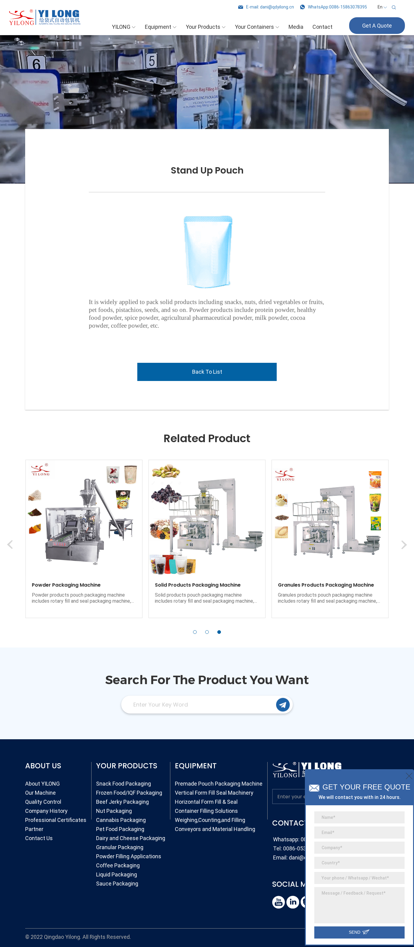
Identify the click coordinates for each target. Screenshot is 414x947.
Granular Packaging (119, 847)
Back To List (207, 372)
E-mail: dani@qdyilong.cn (270, 7)
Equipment (158, 27)
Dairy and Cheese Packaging (130, 838)
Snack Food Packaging (123, 783)
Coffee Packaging (118, 865)
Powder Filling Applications (128, 856)
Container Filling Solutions (206, 811)
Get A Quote (377, 25)
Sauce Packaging (117, 883)
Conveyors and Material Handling (215, 829)
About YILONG (42, 783)
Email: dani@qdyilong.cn (302, 857)
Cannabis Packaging (121, 820)
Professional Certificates (55, 820)
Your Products (203, 27)
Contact (322, 27)
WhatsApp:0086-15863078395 (337, 7)
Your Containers (254, 27)
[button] (195, 632)
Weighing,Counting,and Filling (210, 820)
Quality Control (43, 802)
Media (296, 27)
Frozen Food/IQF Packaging (129, 793)
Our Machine (40, 793)
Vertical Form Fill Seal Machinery (214, 793)
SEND (355, 932)
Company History (46, 811)
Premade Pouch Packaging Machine (218, 783)
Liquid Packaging (116, 874)
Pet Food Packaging (120, 829)
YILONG (121, 27)
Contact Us (39, 838)
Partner (34, 829)
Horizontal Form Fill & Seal (206, 802)
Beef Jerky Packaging (122, 802)
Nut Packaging (114, 811)
